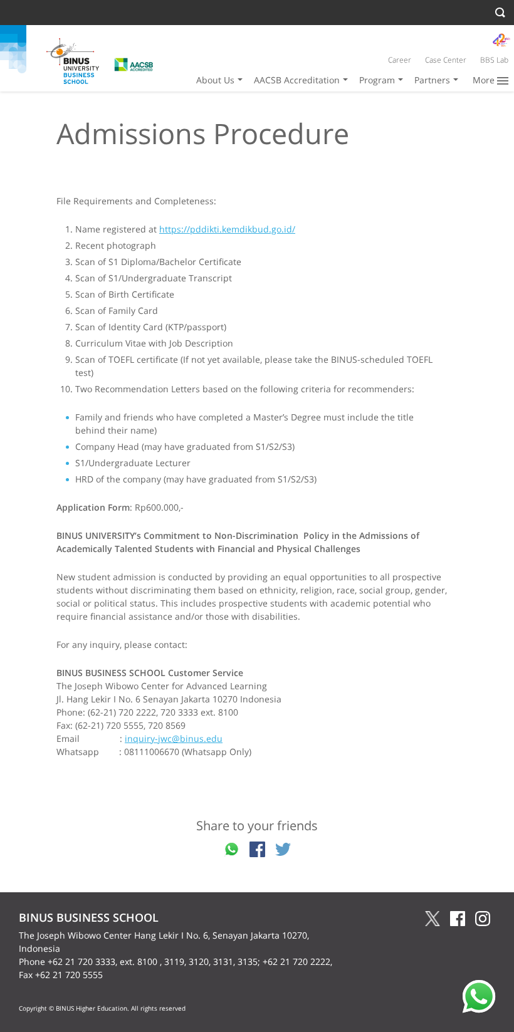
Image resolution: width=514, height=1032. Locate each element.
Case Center (445, 60)
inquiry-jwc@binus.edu (174, 738)
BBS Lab (494, 60)
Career (399, 60)
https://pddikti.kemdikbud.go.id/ (227, 229)
